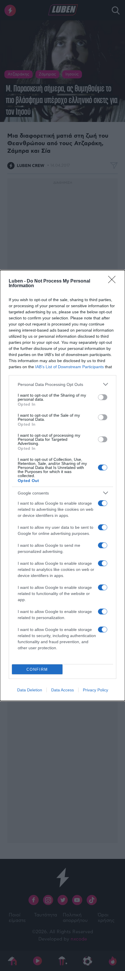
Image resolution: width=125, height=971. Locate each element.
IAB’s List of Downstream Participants (69, 366)
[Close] (113, 281)
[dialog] (62, 485)
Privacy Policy (95, 690)
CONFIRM (37, 669)
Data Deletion (29, 690)
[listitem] (62, 384)
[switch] (102, 397)
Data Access (62, 690)
